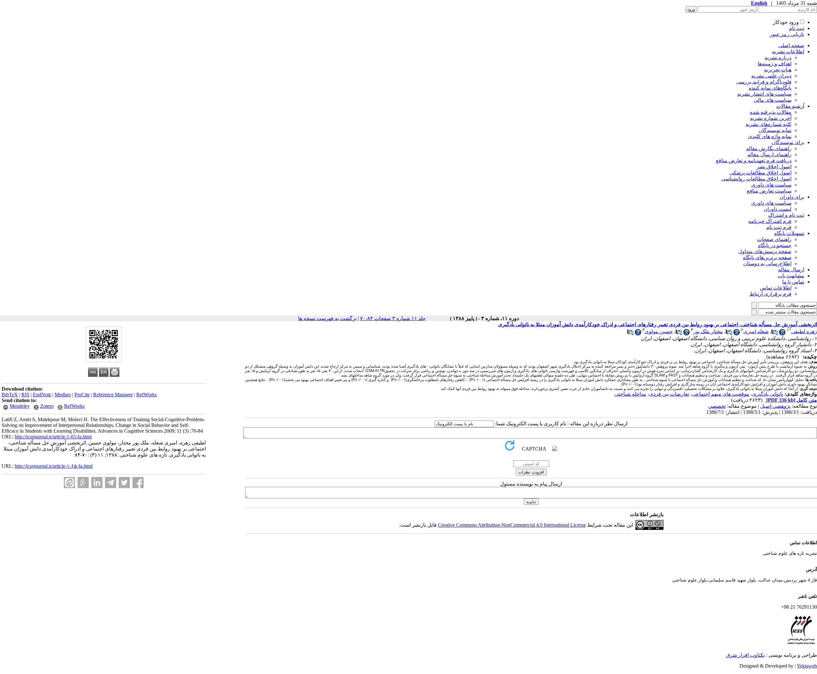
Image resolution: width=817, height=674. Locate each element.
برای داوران (792, 197)
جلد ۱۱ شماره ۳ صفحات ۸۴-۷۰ (393, 318)
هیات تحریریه (777, 69)
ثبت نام (796, 28)
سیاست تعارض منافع (769, 191)
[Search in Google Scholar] (782, 333)
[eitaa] (69, 482)
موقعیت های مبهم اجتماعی (720, 394)
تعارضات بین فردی (669, 394)
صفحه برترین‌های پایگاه (767, 257)
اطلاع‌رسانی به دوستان (767, 263)
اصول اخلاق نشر (774, 166)
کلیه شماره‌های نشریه (768, 124)
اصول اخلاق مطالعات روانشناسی (756, 178)
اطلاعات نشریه (788, 51)
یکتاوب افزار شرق (745, 655)
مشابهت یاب (791, 275)
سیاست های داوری (771, 184)
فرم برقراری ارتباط (770, 294)
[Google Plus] (83, 482)
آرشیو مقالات (790, 106)
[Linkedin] (96, 482)
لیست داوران (777, 209)
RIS (25, 394)
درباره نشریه (778, 57)
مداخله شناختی (630, 394)
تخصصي (717, 406)
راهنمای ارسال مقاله (769, 154)
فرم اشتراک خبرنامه (769, 221)
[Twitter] (124, 482)
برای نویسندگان (788, 142)
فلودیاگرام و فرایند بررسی (763, 81)
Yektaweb (807, 666)
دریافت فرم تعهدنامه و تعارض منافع (753, 160)
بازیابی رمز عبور (787, 34)
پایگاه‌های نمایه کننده (770, 88)
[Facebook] (138, 482)
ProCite (82, 394)
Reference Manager (113, 394)
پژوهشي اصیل (775, 406)
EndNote (42, 394)
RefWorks (146, 394)
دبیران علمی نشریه (771, 75)
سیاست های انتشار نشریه (764, 94)
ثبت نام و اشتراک (786, 215)
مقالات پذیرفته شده (770, 112)
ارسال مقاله (791, 269)
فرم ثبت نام (778, 227)
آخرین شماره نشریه (770, 118)
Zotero (47, 406)
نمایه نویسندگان (775, 130)
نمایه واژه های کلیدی (769, 136)
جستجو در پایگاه (774, 245)
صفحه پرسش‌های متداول (764, 251)
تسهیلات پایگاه (789, 233)
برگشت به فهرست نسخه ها (327, 318)
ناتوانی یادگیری (767, 394)
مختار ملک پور (708, 331)
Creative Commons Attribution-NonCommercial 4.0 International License (512, 525)
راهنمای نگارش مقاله (768, 148)
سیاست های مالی (772, 100)
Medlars (63, 394)
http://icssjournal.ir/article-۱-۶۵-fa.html (54, 466)
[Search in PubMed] (774, 333)
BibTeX (10, 394)
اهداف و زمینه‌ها (774, 63)
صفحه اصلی (791, 45)
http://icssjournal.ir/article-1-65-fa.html (53, 436)
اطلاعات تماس (775, 287)
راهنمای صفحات (774, 239)
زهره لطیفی (804, 331)
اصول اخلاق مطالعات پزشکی (760, 172)
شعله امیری (755, 331)
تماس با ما (793, 281)
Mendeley (20, 406)
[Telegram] (110, 482)
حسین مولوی (659, 331)
